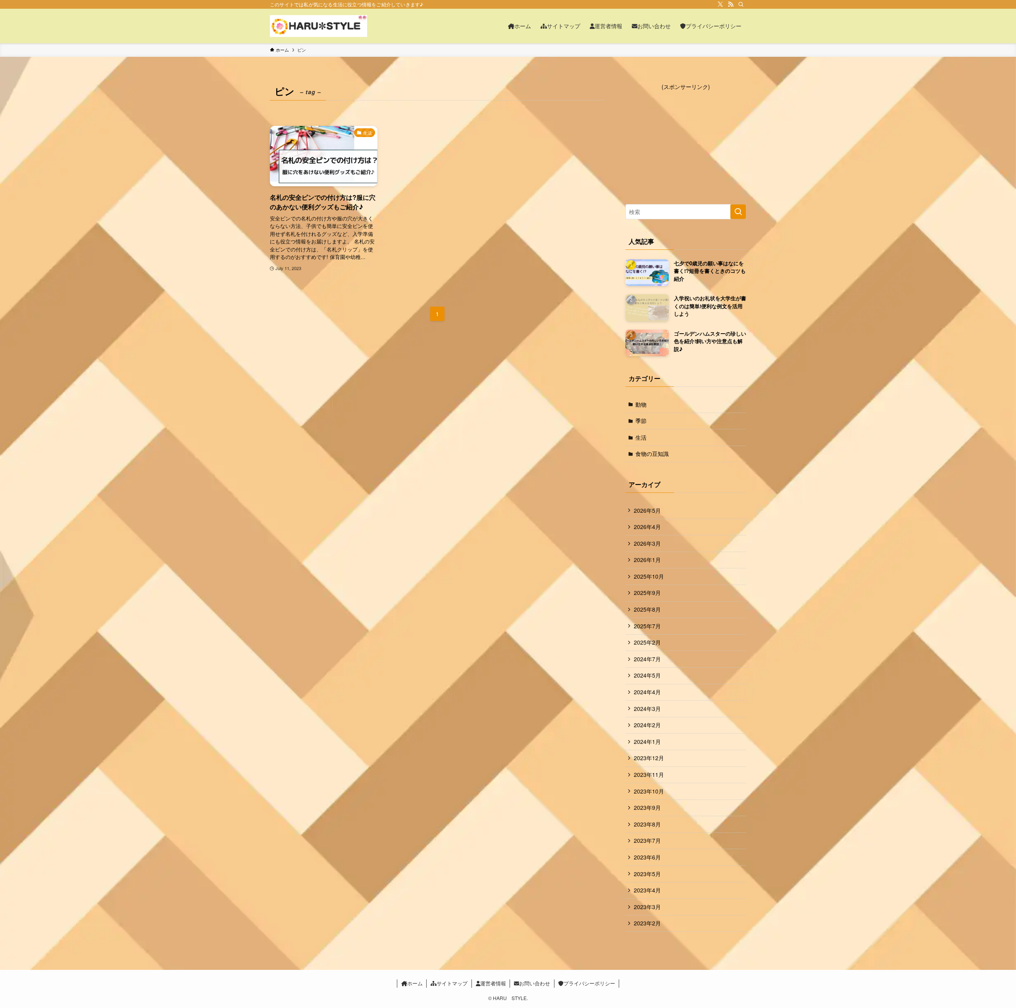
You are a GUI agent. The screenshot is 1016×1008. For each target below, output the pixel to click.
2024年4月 (647, 692)
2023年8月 (647, 824)
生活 (641, 437)
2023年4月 (647, 890)
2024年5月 (647, 675)
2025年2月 (647, 642)
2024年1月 (647, 741)
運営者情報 (493, 983)
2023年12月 (649, 758)
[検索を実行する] (738, 211)
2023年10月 (649, 791)
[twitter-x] (720, 4)
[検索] (741, 4)
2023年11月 (649, 774)
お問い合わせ (534, 983)
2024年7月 (647, 659)
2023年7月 (647, 840)
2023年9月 (647, 807)
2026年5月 (647, 510)
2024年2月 (647, 725)
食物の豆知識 (652, 454)
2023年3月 (647, 907)
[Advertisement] (685, 140)
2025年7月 (647, 626)
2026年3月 (647, 543)
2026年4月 (647, 527)
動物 (641, 404)
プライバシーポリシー (589, 983)
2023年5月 (647, 874)
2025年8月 (647, 609)
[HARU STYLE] (318, 26)
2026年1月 (647, 560)
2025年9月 (647, 593)
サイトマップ (452, 983)
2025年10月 (649, 576)
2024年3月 (647, 709)
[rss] (730, 4)
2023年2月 (647, 923)
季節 (641, 421)
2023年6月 (647, 857)
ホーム (415, 983)
